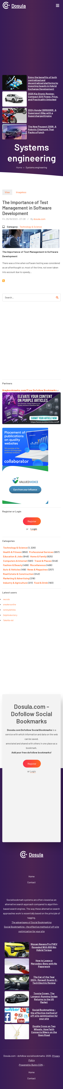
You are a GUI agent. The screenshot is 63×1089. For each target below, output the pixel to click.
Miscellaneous (38, 565)
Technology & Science (31, 226)
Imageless (21, 192)
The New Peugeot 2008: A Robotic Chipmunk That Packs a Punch (42, 129)
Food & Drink (41, 582)
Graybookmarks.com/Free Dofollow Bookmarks (29, 390)
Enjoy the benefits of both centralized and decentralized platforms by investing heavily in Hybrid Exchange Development (43, 83)
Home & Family (38, 556)
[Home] (6, 4)
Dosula (18, 6)
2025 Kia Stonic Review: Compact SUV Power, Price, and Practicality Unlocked (43, 96)
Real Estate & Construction (18, 573)
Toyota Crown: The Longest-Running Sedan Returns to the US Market (44, 998)
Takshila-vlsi (8, 620)
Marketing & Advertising (16, 578)
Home (31, 876)
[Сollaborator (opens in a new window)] (25, 446)
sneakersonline (9, 604)
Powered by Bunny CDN (31, 1064)
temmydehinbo (9, 610)
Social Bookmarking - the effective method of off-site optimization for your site (44, 1014)
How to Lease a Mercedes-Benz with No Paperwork (44, 963)
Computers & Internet (15, 560)
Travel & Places (43, 560)
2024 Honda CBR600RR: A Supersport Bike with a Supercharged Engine (42, 113)
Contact (31, 882)
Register (32, 521)
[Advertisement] (31, 43)
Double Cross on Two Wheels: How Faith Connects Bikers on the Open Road (44, 1030)
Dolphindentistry (10, 615)
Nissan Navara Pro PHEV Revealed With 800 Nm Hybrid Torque (44, 947)
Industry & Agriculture (15, 582)
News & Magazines (37, 569)
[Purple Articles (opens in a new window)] (31, 407)
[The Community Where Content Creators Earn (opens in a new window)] (25, 484)
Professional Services (41, 552)
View (7, 192)
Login (34, 528)
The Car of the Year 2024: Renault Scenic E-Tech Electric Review (44, 979)
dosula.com (39, 218)
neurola (6, 599)
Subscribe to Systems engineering (3, 281)
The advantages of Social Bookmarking (32, 922)
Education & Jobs (13, 556)
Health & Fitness (12, 552)
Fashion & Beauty (12, 565)
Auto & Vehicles (11, 569)
